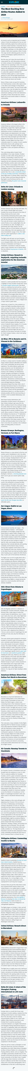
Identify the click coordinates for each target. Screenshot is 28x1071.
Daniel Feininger (6, 17)
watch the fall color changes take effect (11, 500)
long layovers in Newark (16, 249)
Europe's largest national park (11, 285)
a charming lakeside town (19, 474)
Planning (3, 6)
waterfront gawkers (16, 653)
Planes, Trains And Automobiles (14, 6)
